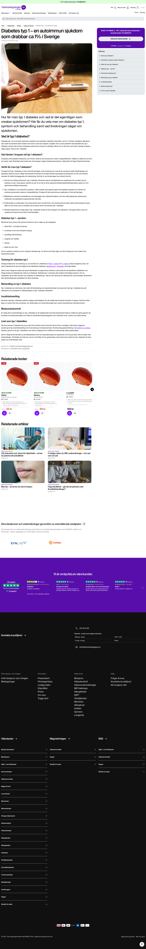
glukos (56, 264)
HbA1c (4, 395)
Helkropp (27, 13)
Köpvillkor (43, 688)
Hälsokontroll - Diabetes (55, 266)
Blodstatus (5, 757)
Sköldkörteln (6, 882)
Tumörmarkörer (7, 875)
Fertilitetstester (7, 860)
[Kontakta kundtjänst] (25, 635)
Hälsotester (5, 13)
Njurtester (5, 801)
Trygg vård (43, 698)
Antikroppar (5, 890)
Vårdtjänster (80, 698)
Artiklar (19, 25)
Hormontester (6, 772)
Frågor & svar (117, 678)
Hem (3, 25)
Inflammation (6, 823)
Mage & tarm (6, 786)
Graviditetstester (7, 867)
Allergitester (80, 691)
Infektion (4, 853)
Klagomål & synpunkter (128, 936)
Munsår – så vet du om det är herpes (16, 487)
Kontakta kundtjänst (121, 681)
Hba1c (50, 264)
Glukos (37, 395)
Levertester (5, 794)
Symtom (78, 711)
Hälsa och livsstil (29, 25)
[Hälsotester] (16, 738)
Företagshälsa (45, 681)
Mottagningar (52, 13)
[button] (72, 19)
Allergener (79, 705)
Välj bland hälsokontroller (119, 39)
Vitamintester (6, 831)
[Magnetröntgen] (69, 738)
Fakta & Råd (63, 13)
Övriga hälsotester (8, 816)
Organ (3, 897)
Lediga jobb (44, 685)
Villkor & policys (140, 936)
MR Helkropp (81, 688)
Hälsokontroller (17, 13)
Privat (136, 12)
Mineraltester (6, 808)
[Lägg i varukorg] (4, 413)
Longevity (79, 715)
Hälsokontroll (81, 681)
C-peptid (65, 264)
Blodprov (78, 678)
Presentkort (44, 678)
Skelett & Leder (6, 904)
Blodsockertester (7, 749)
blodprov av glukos (83, 328)
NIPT (76, 695)
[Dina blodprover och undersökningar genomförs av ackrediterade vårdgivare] (84, 524)
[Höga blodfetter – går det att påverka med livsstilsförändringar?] (69, 472)
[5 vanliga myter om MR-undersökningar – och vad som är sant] (69, 438)
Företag (142, 12)
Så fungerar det (74, 13)
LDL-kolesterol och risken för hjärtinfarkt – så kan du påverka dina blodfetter (21, 454)
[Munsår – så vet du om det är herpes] (23, 472)
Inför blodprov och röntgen (14, 678)
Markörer (79, 701)
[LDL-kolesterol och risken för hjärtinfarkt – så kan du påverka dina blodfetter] (23, 438)
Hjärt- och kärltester (8, 764)
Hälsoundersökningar (39, 13)
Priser (41, 691)
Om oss (42, 695)
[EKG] (106, 738)
